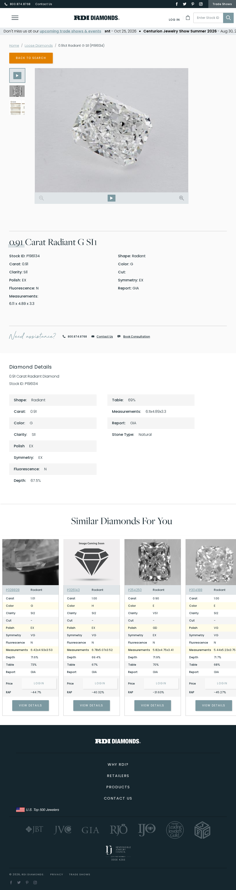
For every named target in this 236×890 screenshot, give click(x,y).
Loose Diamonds (39, 45)
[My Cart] (188, 17)
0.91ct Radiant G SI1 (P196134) (81, 45)
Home (14, 45)
